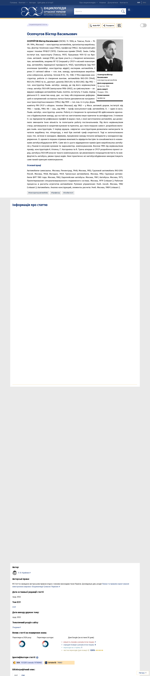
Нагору (142, 673)
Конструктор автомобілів (38, 193)
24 (13, 607)
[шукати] (123, 11)
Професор (56, 193)
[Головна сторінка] (32, 11)
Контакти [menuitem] (124, 2)
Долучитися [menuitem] (113, 2)
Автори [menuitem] (32, 2)
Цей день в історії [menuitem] (45, 2)
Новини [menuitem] (102, 2)
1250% (96, 650)
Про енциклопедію (87, 2)
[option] (144, 2)
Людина (15, 627)
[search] (129, 10)
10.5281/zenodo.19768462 (31, 663)
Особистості (68, 193)
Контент (22, 2)
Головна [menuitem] (13, 2)
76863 (59, 663)
